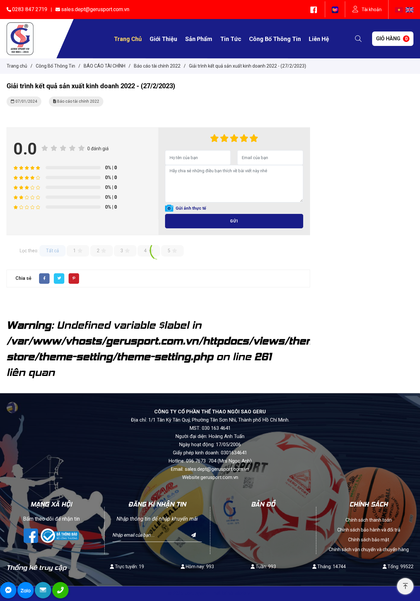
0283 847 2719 (29, 9)
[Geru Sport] (20, 38)
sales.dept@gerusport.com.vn (95, 9)
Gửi (234, 221)
